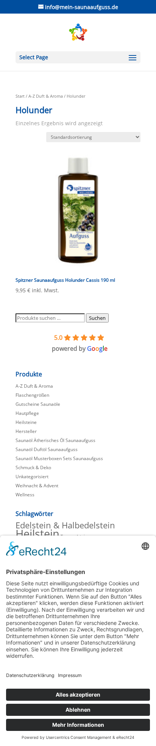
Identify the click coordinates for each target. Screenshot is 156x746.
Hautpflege (27, 413)
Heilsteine (26, 422)
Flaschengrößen (32, 395)
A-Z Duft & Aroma (45, 96)
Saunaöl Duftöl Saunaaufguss (47, 449)
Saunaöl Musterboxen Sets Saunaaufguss (59, 458)
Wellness (25, 494)
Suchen (97, 318)
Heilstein (37, 533)
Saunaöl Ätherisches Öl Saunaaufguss (55, 440)
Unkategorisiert (32, 476)
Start (20, 96)
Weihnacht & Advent (37, 485)
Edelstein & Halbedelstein (65, 525)
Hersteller (26, 431)
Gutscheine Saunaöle (38, 404)
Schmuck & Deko (33, 467)
